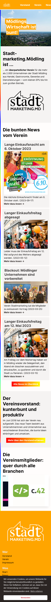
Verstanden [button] (25, 598)
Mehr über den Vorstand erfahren (26, 440)
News (5, 575)
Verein (37, 5)
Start (5, 572)
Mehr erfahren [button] (36, 591)
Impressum (8, 562)
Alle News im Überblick (25, 384)
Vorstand (25, 5)
